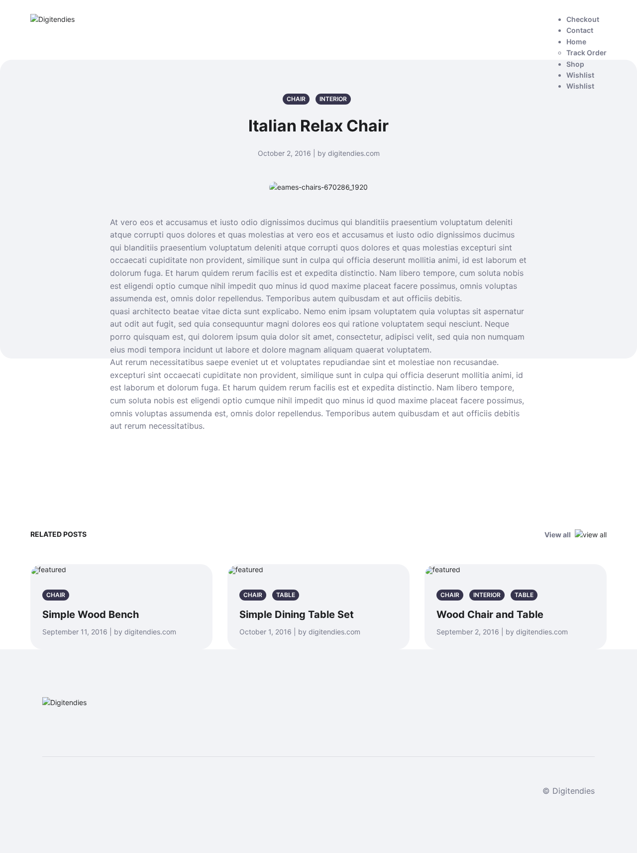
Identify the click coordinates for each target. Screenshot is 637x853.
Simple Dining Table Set (296, 614)
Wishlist (580, 75)
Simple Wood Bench (90, 614)
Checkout (582, 19)
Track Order (586, 52)
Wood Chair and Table (489, 614)
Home (576, 41)
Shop (575, 64)
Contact (579, 30)
